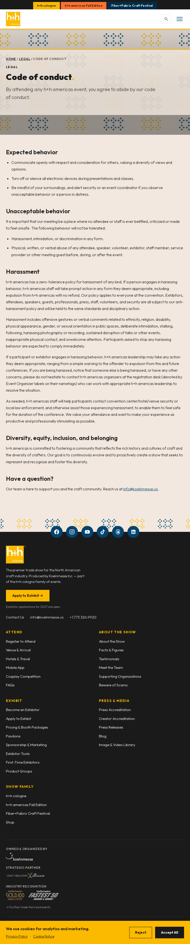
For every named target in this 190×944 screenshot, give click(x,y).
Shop (10, 822)
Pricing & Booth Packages (27, 727)
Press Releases (111, 727)
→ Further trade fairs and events (28, 907)
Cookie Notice (43, 936)
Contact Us (15, 617)
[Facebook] (57, 532)
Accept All (169, 932)
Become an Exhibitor (23, 709)
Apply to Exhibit (27, 595)
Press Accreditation (115, 709)
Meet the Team (111, 667)
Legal (24, 59)
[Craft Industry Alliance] (26, 875)
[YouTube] (87, 532)
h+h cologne (46, 5)
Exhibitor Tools (18, 753)
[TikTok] (103, 532)
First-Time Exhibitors (23, 762)
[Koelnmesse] (19, 857)
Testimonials (109, 658)
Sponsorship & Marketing (26, 744)
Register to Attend (20, 641)
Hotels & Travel (18, 658)
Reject (140, 932)
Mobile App (15, 667)
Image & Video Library (117, 744)
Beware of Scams (113, 685)
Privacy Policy (17, 936)
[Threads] (118, 532)
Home (11, 59)
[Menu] (179, 19)
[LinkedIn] (133, 532)
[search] (166, 19)
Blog (102, 736)
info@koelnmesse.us (140, 488)
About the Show (112, 641)
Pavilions (13, 736)
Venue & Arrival (18, 650)
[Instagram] (72, 532)
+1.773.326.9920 (83, 617)
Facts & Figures (111, 650)
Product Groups (19, 771)
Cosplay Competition (23, 676)
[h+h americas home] (14, 19)
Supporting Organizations (120, 676)
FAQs (10, 685)
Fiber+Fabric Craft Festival (132, 5)
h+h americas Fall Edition (83, 5)
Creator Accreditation (117, 718)
